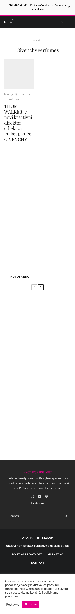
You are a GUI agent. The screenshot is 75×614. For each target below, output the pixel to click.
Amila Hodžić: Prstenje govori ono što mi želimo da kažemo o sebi (45, 414)
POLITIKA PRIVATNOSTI (27, 554)
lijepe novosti (23, 94)
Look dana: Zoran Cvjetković (30, 336)
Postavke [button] (12, 604)
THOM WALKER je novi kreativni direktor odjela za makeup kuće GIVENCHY (18, 122)
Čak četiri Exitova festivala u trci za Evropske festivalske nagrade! (34, 398)
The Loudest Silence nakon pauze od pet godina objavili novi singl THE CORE (45, 351)
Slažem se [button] (31, 604)
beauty (8, 94)
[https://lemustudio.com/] (39, 260)
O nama (27, 537)
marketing (55, 554)
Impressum (45, 537)
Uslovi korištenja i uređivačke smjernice (37, 546)
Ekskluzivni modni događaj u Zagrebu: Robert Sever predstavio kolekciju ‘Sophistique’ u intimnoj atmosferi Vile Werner (45, 377)
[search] (66, 516)
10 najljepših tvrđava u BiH (43, 434)
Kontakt (37, 562)
